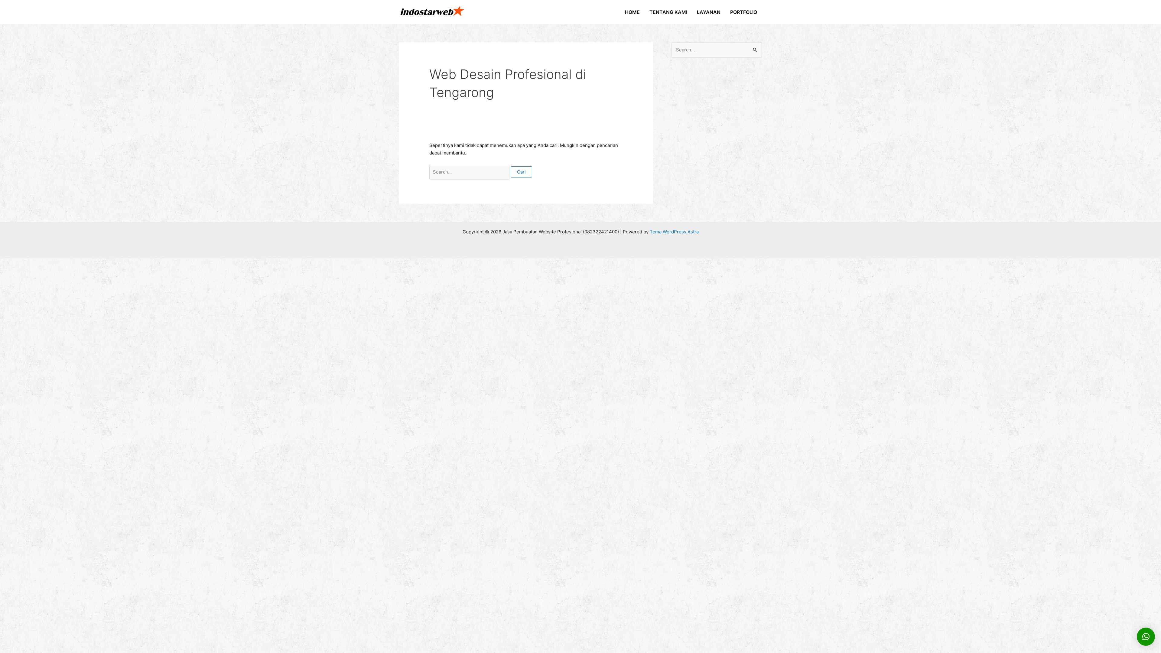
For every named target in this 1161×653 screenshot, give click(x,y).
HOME (632, 12)
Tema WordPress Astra (674, 232)
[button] (1146, 637)
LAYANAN (708, 12)
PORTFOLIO (743, 12)
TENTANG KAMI (668, 12)
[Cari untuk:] (470, 172)
